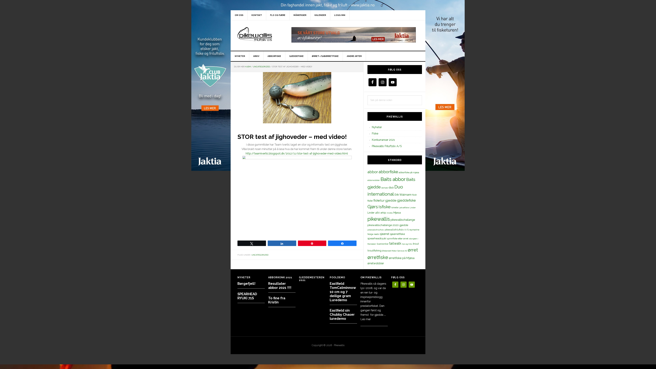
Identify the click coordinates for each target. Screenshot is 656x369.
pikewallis (378, 219)
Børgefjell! (246, 284)
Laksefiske (404, 207)
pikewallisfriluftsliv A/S (397, 229)
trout (416, 243)
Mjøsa (397, 212)
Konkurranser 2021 (383, 139)
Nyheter (377, 127)
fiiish (414, 194)
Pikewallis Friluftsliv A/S (387, 146)
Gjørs (372, 206)
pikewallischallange (403, 219)
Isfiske (385, 206)
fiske (370, 200)
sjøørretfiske (397, 234)
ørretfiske (377, 257)
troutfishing (374, 250)
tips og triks (407, 244)
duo (391, 187)
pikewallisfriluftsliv (375, 230)
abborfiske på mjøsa (409, 172)
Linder (413, 207)
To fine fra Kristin (276, 300)
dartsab (384, 188)
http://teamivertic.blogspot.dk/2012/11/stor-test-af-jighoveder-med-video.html (297, 153)
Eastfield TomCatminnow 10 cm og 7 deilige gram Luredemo (343, 292)
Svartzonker (382, 244)
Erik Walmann (403, 194)
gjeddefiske (406, 200)
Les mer (365, 319)
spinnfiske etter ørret (397, 238)
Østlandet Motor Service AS (394, 251)
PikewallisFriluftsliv (259, 35)
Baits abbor (393, 179)
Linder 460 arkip (376, 212)
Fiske (375, 133)
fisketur (379, 200)
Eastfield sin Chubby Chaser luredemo (342, 314)
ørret (413, 249)
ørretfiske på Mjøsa (401, 258)
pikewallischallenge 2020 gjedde (387, 225)
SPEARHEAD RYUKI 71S (247, 296)
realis (376, 234)
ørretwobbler (375, 263)
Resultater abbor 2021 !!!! (279, 286)
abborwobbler (373, 180)
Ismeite (394, 207)
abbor (372, 172)
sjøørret (384, 234)
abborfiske (388, 171)
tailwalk (395, 243)
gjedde (391, 200)
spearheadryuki (376, 238)
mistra (390, 213)
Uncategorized (259, 255)
